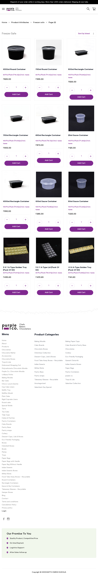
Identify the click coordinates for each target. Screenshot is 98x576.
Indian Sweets (7, 467)
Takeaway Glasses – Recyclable (14, 489)
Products (5, 347)
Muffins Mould (7, 393)
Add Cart (16, 94)
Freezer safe (38, 22)
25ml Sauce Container (78, 135)
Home (4, 22)
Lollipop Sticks (7, 374)
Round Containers (8, 480)
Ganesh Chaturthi (72, 360)
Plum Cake (6, 396)
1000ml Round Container (14, 69)
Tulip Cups (6, 415)
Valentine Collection (73, 383)
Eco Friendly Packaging (10, 440)
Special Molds (7, 405)
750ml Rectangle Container (15, 135)
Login (4, 511)
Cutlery (4, 433)
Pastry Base (6, 427)
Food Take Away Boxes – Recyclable (16, 477)
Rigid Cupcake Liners (10, 399)
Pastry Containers (9, 421)
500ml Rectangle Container (80, 69)
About (4, 343)
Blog (3, 495)
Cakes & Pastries (8, 418)
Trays (4, 455)
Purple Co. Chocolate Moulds (13, 371)
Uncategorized (40, 383)
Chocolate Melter (9, 353)
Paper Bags (6, 458)
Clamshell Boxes (8, 446)
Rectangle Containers (10, 483)
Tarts (4, 409)
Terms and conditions (10, 502)
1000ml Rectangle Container (16, 201)
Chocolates (6, 350)
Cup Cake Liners (8, 387)
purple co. (69, 376)
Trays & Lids (6, 362)
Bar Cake (5, 381)
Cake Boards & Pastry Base (75, 345)
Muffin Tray (6, 390)
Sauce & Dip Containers (11, 486)
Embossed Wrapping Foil (11, 365)
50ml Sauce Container (78, 201)
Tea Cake (5, 412)
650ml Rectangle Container (48, 135)
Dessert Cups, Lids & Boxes (12, 436)
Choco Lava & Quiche (10, 384)
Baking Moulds (7, 378)
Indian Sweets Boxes (10, 470)
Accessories (6, 356)
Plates (4, 452)
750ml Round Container (46, 69)
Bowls (4, 449)
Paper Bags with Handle (11, 461)
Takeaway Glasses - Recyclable (46, 379)
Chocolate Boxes (8, 359)
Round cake (6, 402)
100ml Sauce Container (46, 201)
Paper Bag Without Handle (12, 464)
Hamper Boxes (7, 492)
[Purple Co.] (14, 9)
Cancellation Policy (9, 505)
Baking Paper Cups (72, 341)
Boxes (4, 443)
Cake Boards (7, 424)
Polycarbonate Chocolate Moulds (14, 368)
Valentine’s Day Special (43, 387)
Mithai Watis (6, 474)
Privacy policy (7, 508)
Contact (5, 498)
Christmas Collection (42, 353)
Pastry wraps (7, 430)
